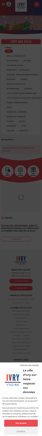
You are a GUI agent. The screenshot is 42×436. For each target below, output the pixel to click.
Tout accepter (21, 423)
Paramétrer (21, 431)
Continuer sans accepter (29, 365)
